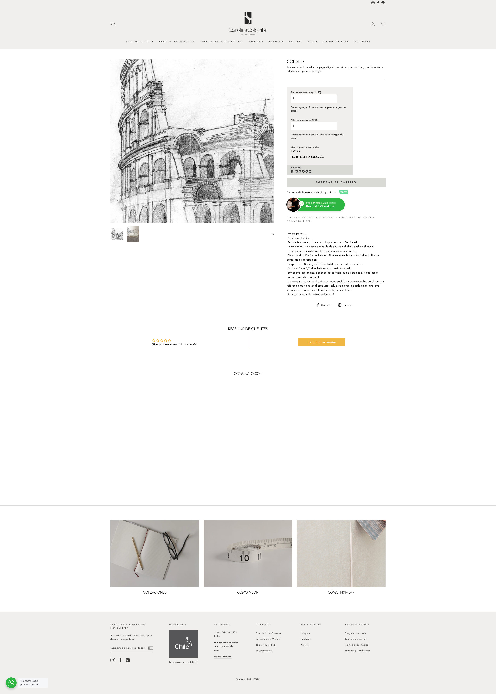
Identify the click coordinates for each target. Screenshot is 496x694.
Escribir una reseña (321, 342)
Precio (296, 167)
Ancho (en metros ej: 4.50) (306, 92)
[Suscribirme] (150, 648)
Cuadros (256, 41)
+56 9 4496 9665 (265, 644)
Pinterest (305, 644)
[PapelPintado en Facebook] (120, 660)
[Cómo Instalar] (341, 553)
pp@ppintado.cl (264, 650)
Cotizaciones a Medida (268, 639)
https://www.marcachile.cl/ (183, 662)
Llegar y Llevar (336, 41)
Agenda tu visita (139, 41)
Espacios (276, 41)
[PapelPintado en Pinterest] (128, 660)
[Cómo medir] (248, 553)
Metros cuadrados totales (305, 147)
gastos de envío (371, 67)
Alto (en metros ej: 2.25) (304, 120)
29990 (303, 171)
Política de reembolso (356, 644)
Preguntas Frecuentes (356, 633)
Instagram (306, 633)
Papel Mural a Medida (177, 41)
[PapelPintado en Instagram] (112, 660)
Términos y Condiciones (357, 650)
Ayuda (313, 41)
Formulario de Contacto (268, 633)
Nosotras (362, 41)
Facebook (306, 639)
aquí (332, 294)
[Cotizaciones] (154, 553)
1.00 (293, 151)
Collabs (295, 41)
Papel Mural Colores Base (222, 41)
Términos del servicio (356, 639)
